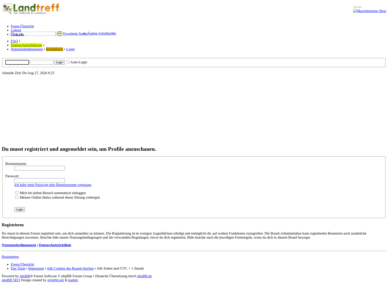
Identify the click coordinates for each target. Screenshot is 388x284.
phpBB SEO (11, 280)
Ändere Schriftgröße (101, 33)
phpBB (25, 276)
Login (70, 49)
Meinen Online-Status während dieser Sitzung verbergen (59, 197)
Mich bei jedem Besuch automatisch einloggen (52, 193)
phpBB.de (144, 276)
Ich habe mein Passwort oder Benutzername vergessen (52, 185)
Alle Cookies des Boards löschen (70, 268)
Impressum (36, 268)
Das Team (18, 268)
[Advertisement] (194, 110)
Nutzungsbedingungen (27, 49)
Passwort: (12, 176)
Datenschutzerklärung (26, 45)
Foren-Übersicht (22, 264)
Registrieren (54, 49)
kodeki (73, 280)
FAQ (14, 41)
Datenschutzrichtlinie (55, 245)
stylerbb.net (55, 280)
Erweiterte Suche (75, 34)
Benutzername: (16, 164)
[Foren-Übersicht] (31, 14)
